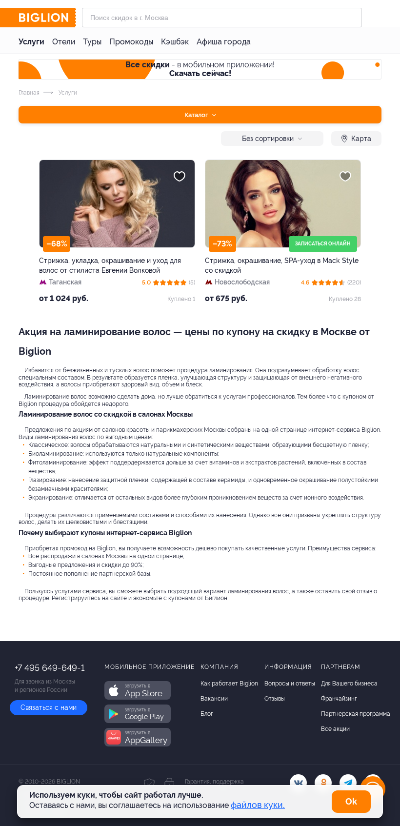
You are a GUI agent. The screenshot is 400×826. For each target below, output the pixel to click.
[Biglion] (47, 17)
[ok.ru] (323, 782)
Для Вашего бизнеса (349, 683)
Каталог (197, 115)
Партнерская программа (355, 713)
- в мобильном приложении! (200, 69)
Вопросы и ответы (289, 683)
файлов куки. (258, 805)
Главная (29, 92)
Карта (361, 138)
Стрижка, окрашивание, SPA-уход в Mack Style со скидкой (282, 265)
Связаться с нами (48, 707)
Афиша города (224, 41)
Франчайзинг (339, 698)
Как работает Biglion (229, 683)
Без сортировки (268, 138)
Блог (206, 713)
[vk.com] (298, 782)
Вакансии (214, 698)
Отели (63, 41)
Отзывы (274, 698)
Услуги (31, 41)
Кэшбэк (175, 41)
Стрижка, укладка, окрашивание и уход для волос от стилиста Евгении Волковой (110, 265)
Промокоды (131, 41)
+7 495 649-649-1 (49, 668)
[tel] (348, 782)
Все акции (335, 728)
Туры (92, 41)
